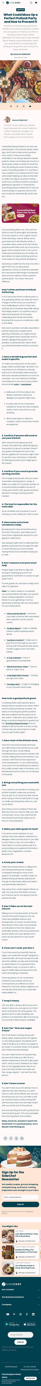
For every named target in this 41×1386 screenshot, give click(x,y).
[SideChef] (11, 1285)
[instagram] (20, 1314)
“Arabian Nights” (13, 628)
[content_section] (20, 213)
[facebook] (27, 1314)
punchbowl (26, 384)
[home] (13, 2)
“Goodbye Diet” (13, 684)
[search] (31, 2)
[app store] (29, 1324)
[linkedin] (33, 1314)
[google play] (12, 1324)
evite (16, 384)
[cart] (36, 2)
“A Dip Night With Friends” (17, 675)
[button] (3, 2)
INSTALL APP (30, 1378)
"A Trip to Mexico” (14, 658)
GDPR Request (11, 1366)
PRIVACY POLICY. (9, 1350)
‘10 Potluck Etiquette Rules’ (16, 723)
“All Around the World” (16, 613)
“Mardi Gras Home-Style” (17, 666)
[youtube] (7, 1314)
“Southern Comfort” (15, 640)
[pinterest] (14, 1314)
